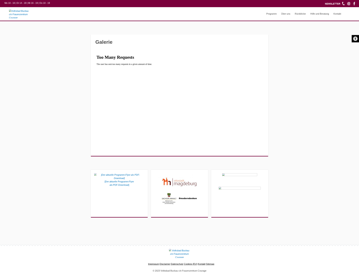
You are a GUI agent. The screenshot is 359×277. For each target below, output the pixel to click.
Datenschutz (177, 264)
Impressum (153, 264)
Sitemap (210, 264)
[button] (355, 38)
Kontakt (201, 264)
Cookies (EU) (190, 264)
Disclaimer (165, 264)
